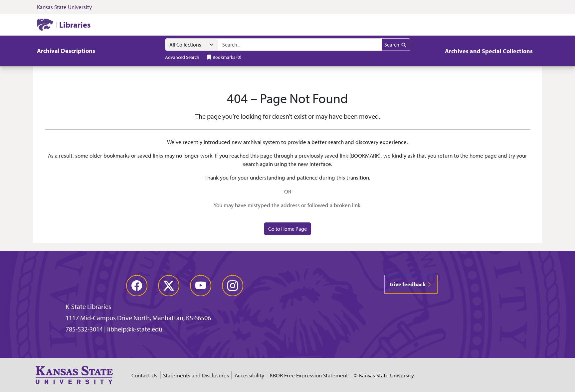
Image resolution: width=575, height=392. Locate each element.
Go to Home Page (287, 228)
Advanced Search (182, 57)
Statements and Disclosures (196, 375)
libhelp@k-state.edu (134, 329)
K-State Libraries (88, 306)
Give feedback (408, 284)
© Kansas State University (384, 375)
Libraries (75, 25)
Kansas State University (64, 6)
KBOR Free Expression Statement (309, 375)
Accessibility (249, 375)
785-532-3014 (84, 329)
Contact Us (144, 375)
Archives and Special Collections (489, 51)
